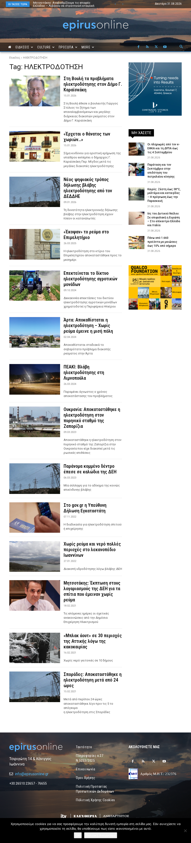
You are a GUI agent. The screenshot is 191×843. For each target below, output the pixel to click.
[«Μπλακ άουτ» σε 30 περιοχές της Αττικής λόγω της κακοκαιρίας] (34, 648)
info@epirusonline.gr (31, 774)
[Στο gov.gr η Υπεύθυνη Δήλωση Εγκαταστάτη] (34, 517)
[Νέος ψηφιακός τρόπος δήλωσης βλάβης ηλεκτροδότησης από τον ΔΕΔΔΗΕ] (34, 192)
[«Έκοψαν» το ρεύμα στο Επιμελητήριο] (34, 244)
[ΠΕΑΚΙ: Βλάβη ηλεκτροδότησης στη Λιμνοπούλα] (34, 379)
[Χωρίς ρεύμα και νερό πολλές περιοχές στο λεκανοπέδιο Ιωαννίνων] (34, 556)
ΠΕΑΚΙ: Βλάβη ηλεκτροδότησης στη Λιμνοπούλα (84, 372)
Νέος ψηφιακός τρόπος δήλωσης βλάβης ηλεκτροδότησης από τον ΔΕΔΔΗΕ (88, 188)
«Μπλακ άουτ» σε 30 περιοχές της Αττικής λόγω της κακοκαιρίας (93, 641)
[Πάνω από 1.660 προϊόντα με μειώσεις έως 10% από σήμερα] (136, 242)
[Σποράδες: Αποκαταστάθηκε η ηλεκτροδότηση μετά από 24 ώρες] (34, 687)
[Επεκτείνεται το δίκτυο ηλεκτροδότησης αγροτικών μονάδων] (34, 285)
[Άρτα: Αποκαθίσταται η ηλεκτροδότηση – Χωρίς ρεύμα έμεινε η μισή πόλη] (34, 332)
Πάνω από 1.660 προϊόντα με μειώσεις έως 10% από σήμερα (162, 241)
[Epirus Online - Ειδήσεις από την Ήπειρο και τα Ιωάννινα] (35, 747)
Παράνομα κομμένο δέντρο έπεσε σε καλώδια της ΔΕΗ (90, 469)
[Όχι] (185, 830)
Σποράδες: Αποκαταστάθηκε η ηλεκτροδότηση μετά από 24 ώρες (93, 680)
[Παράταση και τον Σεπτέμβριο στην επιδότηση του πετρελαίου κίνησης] (136, 169)
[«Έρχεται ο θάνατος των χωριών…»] (34, 146)
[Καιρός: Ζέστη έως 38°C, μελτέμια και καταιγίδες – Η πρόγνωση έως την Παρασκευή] (136, 193)
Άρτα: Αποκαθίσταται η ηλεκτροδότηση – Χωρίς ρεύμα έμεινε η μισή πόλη (88, 325)
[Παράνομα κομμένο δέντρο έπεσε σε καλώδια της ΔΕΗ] (34, 478)
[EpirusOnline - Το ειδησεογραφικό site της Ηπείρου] (95, 25)
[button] (181, 47)
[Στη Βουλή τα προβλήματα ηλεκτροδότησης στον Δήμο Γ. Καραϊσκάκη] (34, 91)
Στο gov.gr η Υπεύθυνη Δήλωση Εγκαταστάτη (85, 508)
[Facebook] (138, 47)
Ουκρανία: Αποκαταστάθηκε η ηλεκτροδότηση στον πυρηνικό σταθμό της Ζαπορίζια (92, 418)
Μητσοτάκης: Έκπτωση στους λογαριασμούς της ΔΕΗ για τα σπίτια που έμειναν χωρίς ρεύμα (92, 591)
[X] (156, 47)
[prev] (115, 4)
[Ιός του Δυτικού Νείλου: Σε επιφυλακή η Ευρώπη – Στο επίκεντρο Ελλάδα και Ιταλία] (136, 218)
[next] (123, 4)
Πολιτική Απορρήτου (100, 835)
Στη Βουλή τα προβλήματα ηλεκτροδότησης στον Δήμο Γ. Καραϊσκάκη (93, 84)
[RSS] (147, 47)
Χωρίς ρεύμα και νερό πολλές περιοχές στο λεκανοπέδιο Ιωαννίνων (92, 549)
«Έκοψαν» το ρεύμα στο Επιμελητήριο (86, 234)
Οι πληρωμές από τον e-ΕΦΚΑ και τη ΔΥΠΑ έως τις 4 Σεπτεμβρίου (163, 148)
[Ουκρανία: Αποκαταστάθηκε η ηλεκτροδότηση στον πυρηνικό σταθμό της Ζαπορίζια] (34, 422)
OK (78, 835)
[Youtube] (165, 47)
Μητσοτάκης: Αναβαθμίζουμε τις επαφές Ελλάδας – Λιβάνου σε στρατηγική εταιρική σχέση (63, 6)
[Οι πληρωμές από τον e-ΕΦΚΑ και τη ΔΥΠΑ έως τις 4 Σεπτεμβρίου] (136, 149)
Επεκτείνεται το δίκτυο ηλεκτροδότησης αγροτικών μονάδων (90, 278)
